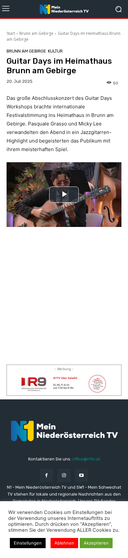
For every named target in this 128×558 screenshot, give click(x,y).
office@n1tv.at (86, 459)
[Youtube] (81, 475)
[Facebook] (46, 475)
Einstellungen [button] (28, 543)
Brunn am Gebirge (36, 33)
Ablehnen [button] (64, 543)
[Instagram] (63, 475)
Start (11, 33)
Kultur (55, 51)
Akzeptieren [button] (96, 543)
